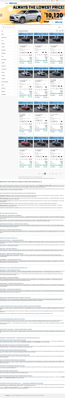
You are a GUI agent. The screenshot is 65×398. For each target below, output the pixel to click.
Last (56, 173)
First (39, 173)
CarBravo (45, 3)
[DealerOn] (7, 395)
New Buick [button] (33, 3)
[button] (32, 38)
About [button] (54, 3)
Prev (43, 173)
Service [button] (49, 3)
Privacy (22, 395)
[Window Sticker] (31, 55)
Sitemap (20, 395)
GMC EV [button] (39, 3)
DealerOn (17, 395)
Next (53, 173)
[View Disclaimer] (28, 55)
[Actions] (31, 46)
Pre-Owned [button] (42, 3)
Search (59, 27)
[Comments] (29, 55)
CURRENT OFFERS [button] (58, 3)
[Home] (30, 3)
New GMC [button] (36, 3)
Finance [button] (51, 3)
